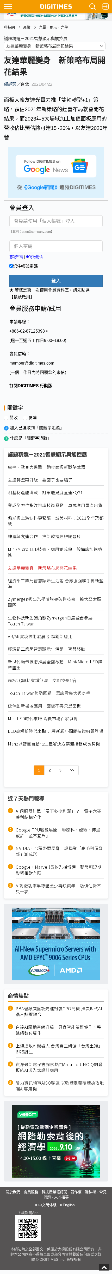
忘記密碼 (16, 257)
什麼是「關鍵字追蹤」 (31, 438)
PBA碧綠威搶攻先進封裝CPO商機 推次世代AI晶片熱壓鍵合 (59, 1012)
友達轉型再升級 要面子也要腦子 (40, 480)
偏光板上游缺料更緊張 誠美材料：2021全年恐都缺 (56, 521)
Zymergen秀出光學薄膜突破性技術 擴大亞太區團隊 (54, 602)
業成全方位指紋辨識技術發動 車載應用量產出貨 (55, 505)
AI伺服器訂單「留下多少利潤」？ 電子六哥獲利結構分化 (58, 814)
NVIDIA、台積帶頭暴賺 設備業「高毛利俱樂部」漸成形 (59, 851)
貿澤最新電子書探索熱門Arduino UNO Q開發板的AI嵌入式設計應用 (59, 1067)
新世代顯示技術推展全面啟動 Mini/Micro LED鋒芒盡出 (55, 665)
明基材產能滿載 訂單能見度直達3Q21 (45, 493)
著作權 (76, 1192)
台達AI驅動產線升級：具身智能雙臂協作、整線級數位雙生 (58, 1030)
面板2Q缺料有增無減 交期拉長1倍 (42, 680)
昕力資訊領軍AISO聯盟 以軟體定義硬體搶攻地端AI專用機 (60, 1086)
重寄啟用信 (34, 257)
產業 (26, 27)
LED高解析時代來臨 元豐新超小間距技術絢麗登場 (55, 731)
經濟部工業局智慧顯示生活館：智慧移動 (46, 649)
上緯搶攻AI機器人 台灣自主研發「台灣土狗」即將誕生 (59, 1049)
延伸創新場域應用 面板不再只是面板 (44, 706)
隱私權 (90, 1192)
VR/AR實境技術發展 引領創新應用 (40, 636)
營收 (13, 418)
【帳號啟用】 (21, 297)
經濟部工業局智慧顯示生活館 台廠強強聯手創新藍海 (56, 584)
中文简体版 (47, 1205)
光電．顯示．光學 (53, 27)
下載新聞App (28, 1213)
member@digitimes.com (31, 363)
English (69, 1205)
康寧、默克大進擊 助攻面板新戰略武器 (46, 467)
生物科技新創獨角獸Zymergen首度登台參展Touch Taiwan (50, 621)
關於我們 (13, 1192)
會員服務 (31, 1192)
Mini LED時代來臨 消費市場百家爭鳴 (43, 719)
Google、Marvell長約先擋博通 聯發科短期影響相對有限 (59, 870)
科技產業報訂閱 (54, 1192)
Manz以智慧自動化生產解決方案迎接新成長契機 (54, 744)
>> (72, 770)
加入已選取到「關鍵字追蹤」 (37, 428)
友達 (32, 418)
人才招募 (61, 1197)
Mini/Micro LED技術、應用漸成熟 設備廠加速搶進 (55, 552)
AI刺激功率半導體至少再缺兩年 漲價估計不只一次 (58, 889)
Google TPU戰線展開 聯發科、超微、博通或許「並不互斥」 (58, 833)
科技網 (9, 27)
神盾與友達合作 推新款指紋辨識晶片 (44, 536)
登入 (56, 280)
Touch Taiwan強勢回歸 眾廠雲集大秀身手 (49, 693)
